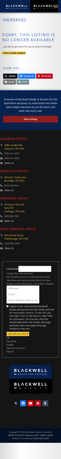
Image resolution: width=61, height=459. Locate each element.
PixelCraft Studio (41, 441)
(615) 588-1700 (11, 216)
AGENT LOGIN (46, 438)
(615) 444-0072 (11, 153)
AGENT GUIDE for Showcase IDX (23, 438)
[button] (56, 6)
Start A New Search (14, 53)
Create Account (18, 334)
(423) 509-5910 (11, 243)
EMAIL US (9, 163)
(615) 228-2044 (11, 185)
